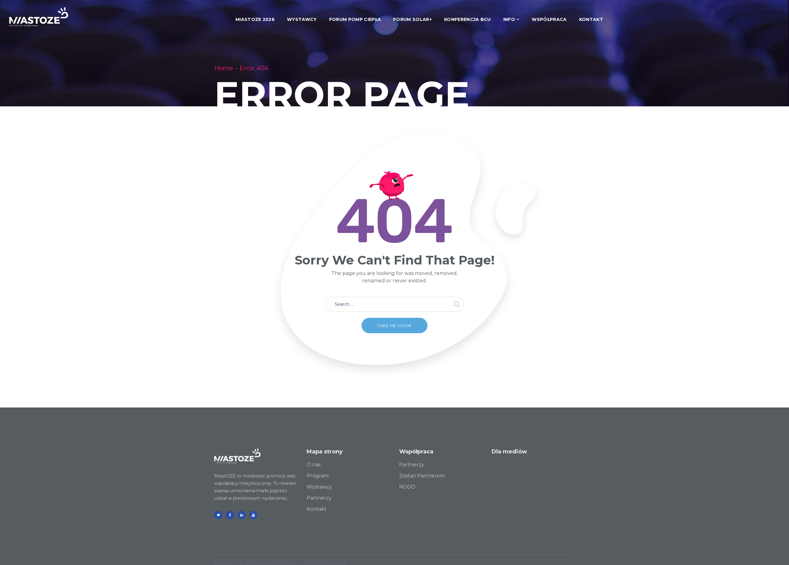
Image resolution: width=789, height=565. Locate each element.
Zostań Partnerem (422, 476)
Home (223, 68)
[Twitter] (218, 515)
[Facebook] (230, 515)
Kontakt (317, 509)
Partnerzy (319, 498)
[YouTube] (253, 515)
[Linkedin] (242, 515)
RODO (407, 487)
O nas (314, 465)
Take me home (394, 325)
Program (318, 476)
